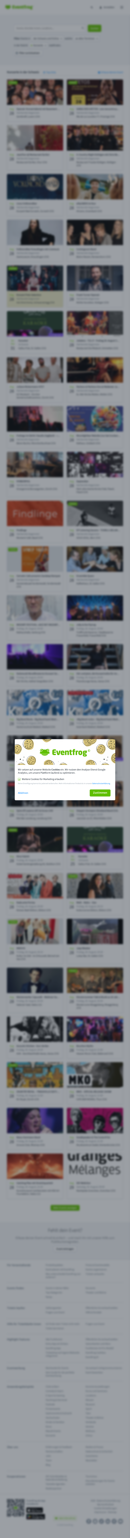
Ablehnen (23, 793)
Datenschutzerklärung (101, 783)
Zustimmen (100, 793)
